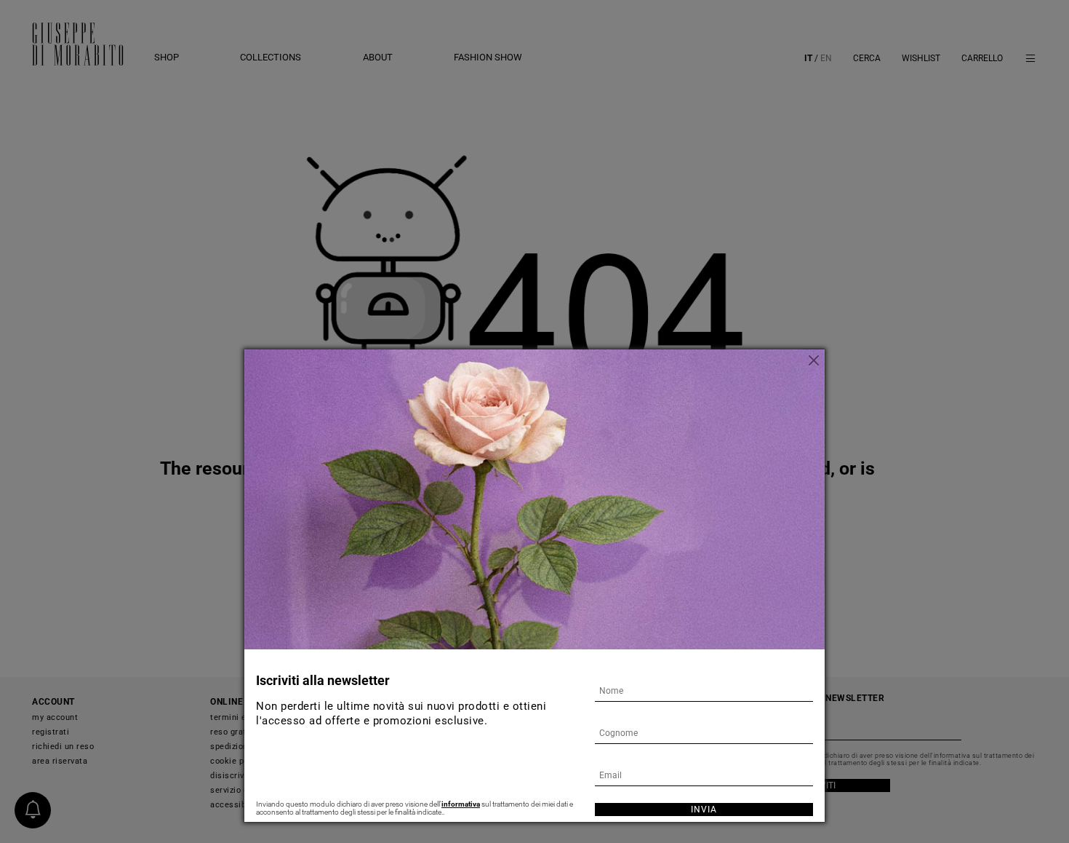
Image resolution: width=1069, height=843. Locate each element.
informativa (460, 804)
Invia (704, 809)
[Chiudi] (814, 360)
